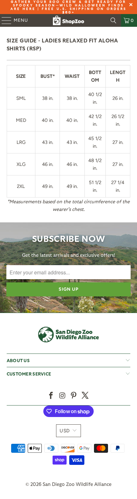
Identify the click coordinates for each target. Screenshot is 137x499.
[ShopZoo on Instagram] (62, 396)
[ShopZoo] (68, 20)
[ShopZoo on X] (85, 396)
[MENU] (3, 20)
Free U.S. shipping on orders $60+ (84, 10)
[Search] (113, 20)
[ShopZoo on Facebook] (51, 396)
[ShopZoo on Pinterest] (74, 396)
